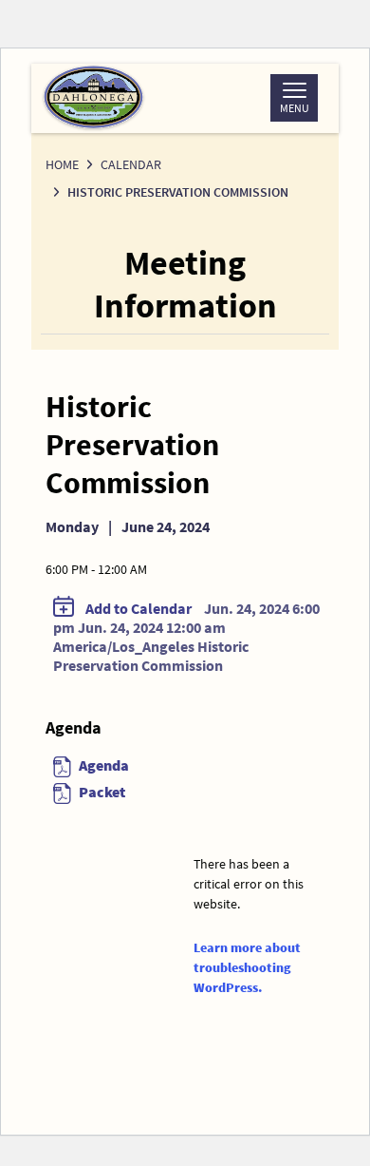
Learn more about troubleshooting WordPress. (247, 967)
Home (62, 164)
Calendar (131, 164)
